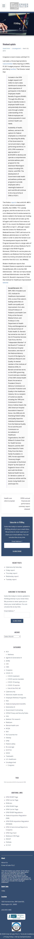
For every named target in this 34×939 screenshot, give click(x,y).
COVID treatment (13, 676)
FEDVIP (8, 839)
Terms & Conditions (27, 934)
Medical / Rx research (13, 719)
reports (14, 202)
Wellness (11, 654)
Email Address (17, 541)
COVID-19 (9, 673)
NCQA (8, 728)
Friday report (10, 570)
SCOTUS (9, 750)
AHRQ (8, 661)
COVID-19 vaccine (14, 685)
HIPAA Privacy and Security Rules (17, 713)
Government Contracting (14, 710)
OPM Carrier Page (12, 800)
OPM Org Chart (11, 833)
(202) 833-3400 (6, 910)
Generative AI (10, 707)
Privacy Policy (8, 937)
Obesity (8, 738)
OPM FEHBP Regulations (14, 812)
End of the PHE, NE (14, 688)
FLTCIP (8, 845)
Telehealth (9, 756)
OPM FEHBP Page (12, 797)
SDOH (8, 753)
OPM (7, 741)
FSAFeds (8, 842)
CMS (7, 667)
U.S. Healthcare (11, 759)
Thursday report (11, 573)
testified (13, 69)
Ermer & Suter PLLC (8, 865)
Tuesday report (11, 579)
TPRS (3, 891)
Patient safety (10, 744)
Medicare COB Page (12, 836)
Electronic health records (14, 695)
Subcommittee (8, 64)
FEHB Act (9, 803)
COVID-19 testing (13, 682)
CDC (7, 664)
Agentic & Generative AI (14, 658)
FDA (7, 701)
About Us (4, 863)
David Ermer (6, 48)
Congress (9, 670)
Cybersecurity (10, 692)
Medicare (9, 722)
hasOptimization (25, 937)
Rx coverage (10, 747)
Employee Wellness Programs (16, 698)
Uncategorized (16, 48)
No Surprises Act (11, 735)
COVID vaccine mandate (16, 679)
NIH (7, 732)
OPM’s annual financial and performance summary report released (24, 503)
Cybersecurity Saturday (14, 567)
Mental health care (12, 725)
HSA (7, 716)
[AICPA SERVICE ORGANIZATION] (16, 927)
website (5, 283)
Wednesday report (12, 576)
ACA (7, 652)
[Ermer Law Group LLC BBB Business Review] (16, 917)
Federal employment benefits (16, 704)
